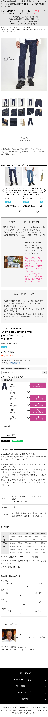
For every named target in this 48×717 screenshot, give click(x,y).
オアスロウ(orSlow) (23, 27)
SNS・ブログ (24, 692)
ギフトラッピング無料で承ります (25, 24)
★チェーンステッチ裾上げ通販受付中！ (24, 21)
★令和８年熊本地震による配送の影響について (19, 1)
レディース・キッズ (24, 679)
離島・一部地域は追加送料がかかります (15, 368)
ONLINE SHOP (8, 11)
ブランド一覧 (11, 27)
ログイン (21, 13)
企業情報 (24, 699)
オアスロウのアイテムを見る (24, 139)
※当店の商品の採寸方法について (14, 567)
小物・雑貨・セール (24, 686)
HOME (3, 27)
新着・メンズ (24, 673)
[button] (3, 190)
